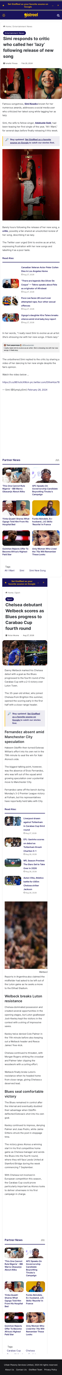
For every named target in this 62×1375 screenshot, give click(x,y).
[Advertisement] (31, 427)
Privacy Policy (50, 1369)
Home (8, 26)
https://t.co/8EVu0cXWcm (15, 382)
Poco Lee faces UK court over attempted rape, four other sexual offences (38, 302)
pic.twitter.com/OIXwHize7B (45, 382)
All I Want (9, 570)
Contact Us (21, 1369)
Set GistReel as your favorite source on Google (28, 5)
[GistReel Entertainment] (31, 15)
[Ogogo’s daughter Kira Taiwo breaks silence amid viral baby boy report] (10, 317)
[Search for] (58, 16)
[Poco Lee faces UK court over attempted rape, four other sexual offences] (10, 300)
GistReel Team (35, 1369)
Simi (22, 570)
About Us (9, 1369)
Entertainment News (22, 26)
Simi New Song (37, 570)
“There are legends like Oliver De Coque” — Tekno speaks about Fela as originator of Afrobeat (39, 284)
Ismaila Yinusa (11, 63)
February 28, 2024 (37, 389)
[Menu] (3, 16)
